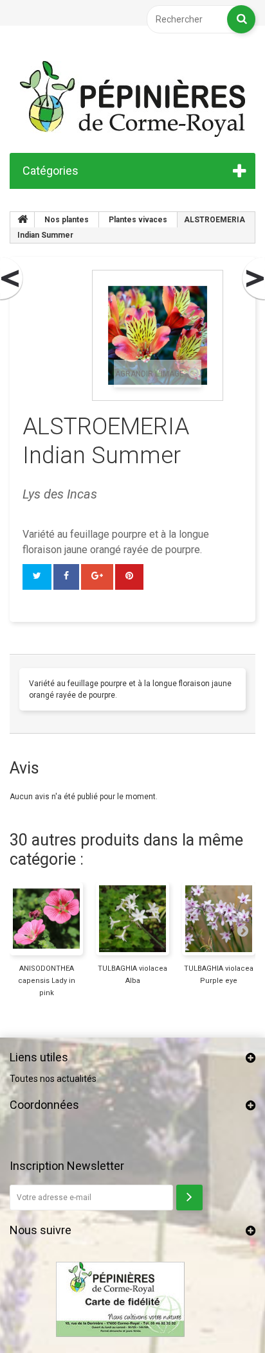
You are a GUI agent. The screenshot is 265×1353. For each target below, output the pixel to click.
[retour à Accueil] (22, 219)
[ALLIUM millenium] (12, 279)
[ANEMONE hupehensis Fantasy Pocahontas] (253, 279)
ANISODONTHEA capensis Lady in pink (46, 980)
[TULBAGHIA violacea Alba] (132, 918)
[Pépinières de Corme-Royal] (132, 99)
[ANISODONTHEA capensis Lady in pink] (46, 918)
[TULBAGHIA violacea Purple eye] (218, 918)
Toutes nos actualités (53, 1079)
